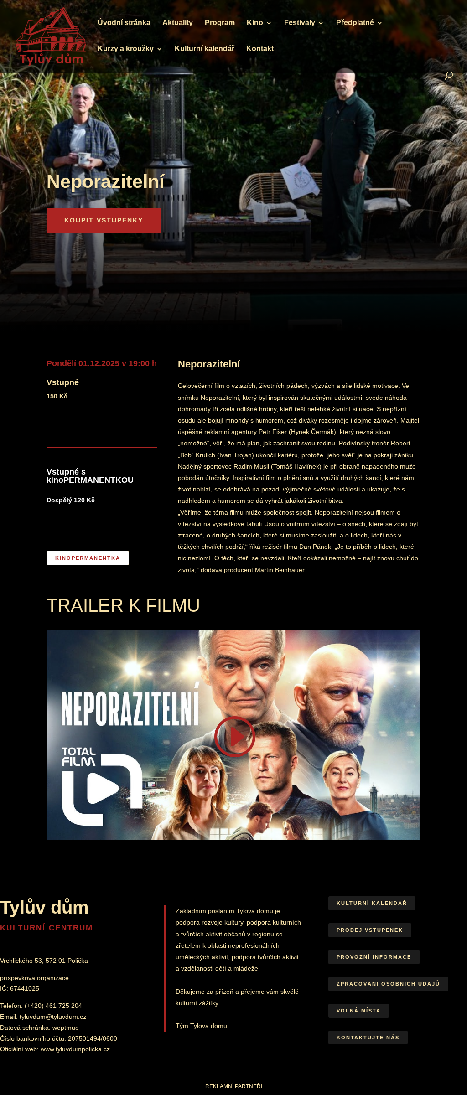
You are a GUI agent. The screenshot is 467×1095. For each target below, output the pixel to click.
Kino (255, 23)
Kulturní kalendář (204, 49)
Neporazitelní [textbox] (105, 181)
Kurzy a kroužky (126, 49)
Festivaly (299, 23)
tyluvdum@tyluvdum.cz (53, 1016)
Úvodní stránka (124, 23)
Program (220, 23)
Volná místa (359, 1010)
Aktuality (177, 23)
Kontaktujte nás (368, 1037)
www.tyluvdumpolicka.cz (75, 1049)
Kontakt (260, 49)
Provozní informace (374, 957)
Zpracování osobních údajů (388, 984)
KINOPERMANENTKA (87, 558)
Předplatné (355, 23)
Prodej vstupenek (370, 930)
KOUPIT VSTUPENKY (103, 220)
